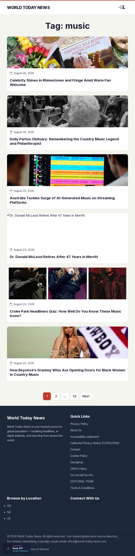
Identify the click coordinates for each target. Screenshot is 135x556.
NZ (9, 512)
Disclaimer (76, 462)
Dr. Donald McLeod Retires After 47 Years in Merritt (54, 257)
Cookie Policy (78, 456)
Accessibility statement (84, 436)
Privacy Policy (79, 424)
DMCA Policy (78, 468)
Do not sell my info (81, 475)
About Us (76, 430)
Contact (75, 449)
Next (86, 396)
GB (9, 505)
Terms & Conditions (82, 488)
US (9, 518)
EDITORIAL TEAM (81, 481)
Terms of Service (38, 549)
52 (74, 396)
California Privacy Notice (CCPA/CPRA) (94, 443)
